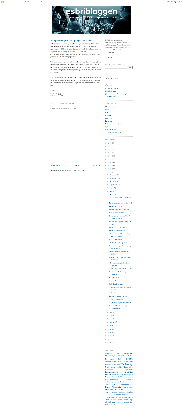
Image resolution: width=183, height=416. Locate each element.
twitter (119, 402)
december (113, 175)
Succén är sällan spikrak (117, 212)
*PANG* (112, 293)
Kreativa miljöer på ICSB (117, 206)
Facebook (108, 361)
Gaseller (113, 367)
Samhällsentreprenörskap (111, 379)
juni (111, 194)
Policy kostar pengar (116, 239)
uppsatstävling (128, 402)
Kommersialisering (111, 372)
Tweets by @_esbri (111, 78)
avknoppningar (121, 392)
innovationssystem (127, 397)
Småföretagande (110, 129)
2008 (110, 336)
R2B (119, 377)
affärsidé (107, 392)
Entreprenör (110, 359)
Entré (107, 109)
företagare (112, 397)
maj (111, 312)
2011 (110, 172)
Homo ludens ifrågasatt (117, 227)
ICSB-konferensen (67, 49)
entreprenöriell (110, 395)
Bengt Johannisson (124, 353)
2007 (110, 339)
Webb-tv (129, 389)
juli (111, 191)
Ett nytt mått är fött (115, 277)
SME (131, 377)
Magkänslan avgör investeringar (120, 302)
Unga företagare (127, 387)
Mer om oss (109, 57)
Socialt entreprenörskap (113, 132)
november (113, 178)
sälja (131, 399)
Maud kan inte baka (116, 299)
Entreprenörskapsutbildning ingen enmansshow (71, 40)
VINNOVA (119, 389)
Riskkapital (125, 377)
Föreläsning (127, 364)
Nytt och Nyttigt (111, 377)
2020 (110, 143)
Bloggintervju (110, 107)
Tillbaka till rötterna (116, 284)
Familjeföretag (116, 361)
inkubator (118, 397)
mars (111, 319)
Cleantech (121, 356)
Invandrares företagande (119, 369)
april (111, 315)
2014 (110, 162)
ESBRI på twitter (111, 91)
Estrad (107, 112)
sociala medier (123, 400)
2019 (110, 146)
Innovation (128, 367)
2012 (110, 169)
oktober (112, 181)
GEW (107, 367)
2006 (110, 342)
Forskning (108, 115)
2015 (110, 159)
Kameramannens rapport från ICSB (120, 203)
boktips (130, 392)
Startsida (77, 165)
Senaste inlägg (55, 165)
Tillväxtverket (116, 387)
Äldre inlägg (97, 165)
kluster (107, 400)
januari (112, 325)
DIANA (130, 356)
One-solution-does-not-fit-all (118, 281)
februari (112, 322)
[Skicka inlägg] (59, 93)
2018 (110, 149)
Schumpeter (129, 379)
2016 (110, 156)
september (113, 184)
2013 (110, 165)
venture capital (110, 404)
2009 (110, 332)
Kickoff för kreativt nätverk (118, 296)
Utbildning (109, 389)
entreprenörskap (122, 394)
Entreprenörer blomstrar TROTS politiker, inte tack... (119, 217)
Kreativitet (108, 121)
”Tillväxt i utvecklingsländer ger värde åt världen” (120, 235)
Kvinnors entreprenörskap (114, 124)
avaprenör (114, 392)
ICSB (61, 95)
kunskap (114, 399)
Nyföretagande (110, 127)
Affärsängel (108, 353)
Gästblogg (108, 118)
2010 (110, 329)
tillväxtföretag (110, 402)
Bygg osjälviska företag (117, 230)
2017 (110, 153)
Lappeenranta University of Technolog (63, 51)
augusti (112, 188)
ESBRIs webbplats (111, 88)
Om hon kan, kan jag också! (118, 242)
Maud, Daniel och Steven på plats (120, 268)
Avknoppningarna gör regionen (119, 209)
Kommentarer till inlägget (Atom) (73, 170)
